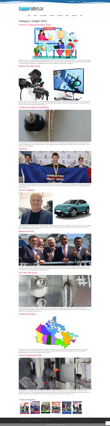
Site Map (47, 420)
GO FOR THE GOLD (28, 272)
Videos (67, 15)
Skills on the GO (26, 231)
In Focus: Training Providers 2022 (35, 25)
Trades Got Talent (27, 314)
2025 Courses (43, 15)
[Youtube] (85, 1)
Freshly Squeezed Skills (30, 355)
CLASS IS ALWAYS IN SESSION (34, 107)
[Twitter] (79, 1)
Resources (59, 15)
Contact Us (23, 420)
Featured (51, 15)
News (35, 15)
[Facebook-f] (76, 1)
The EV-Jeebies (26, 190)
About (29, 15)
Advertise (74, 15)
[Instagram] (82, 1)
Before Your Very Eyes (29, 66)
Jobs (81, 15)
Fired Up (23, 149)
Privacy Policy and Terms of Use (35, 420)
